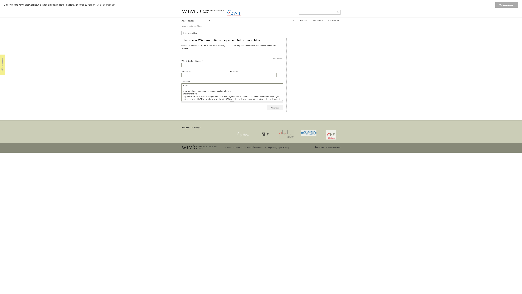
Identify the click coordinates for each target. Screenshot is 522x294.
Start (291, 20)
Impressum (236, 147)
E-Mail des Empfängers (192, 61)
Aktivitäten (333, 20)
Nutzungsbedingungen (273, 147)
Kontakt (250, 147)
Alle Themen (187, 20)
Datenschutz (258, 147)
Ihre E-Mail (187, 71)
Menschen (318, 20)
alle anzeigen (196, 127)
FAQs (243, 147)
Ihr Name (235, 71)
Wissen (303, 20)
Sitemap (286, 147)
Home (183, 26)
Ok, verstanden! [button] (506, 5)
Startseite (227, 147)
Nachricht (185, 81)
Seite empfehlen (190, 32)
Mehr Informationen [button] (106, 5)
